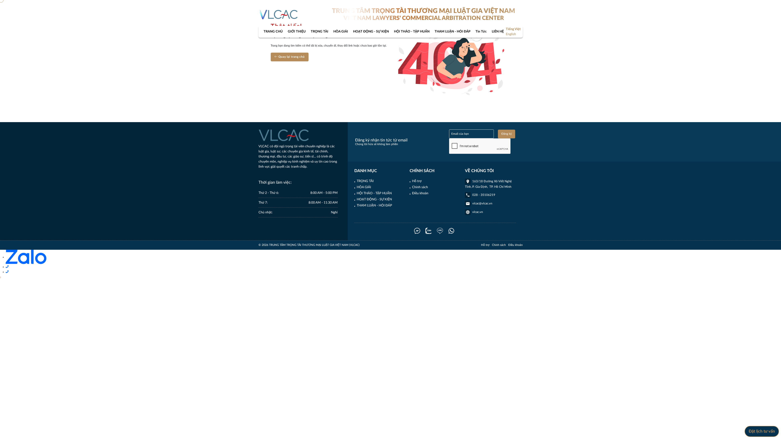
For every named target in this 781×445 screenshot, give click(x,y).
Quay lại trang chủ (291, 56)
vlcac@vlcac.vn (482, 203)
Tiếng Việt (513, 29)
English (511, 34)
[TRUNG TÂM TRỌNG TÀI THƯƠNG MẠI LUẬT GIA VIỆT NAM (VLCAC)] (279, 14)
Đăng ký (506, 133)
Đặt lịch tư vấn (762, 431)
